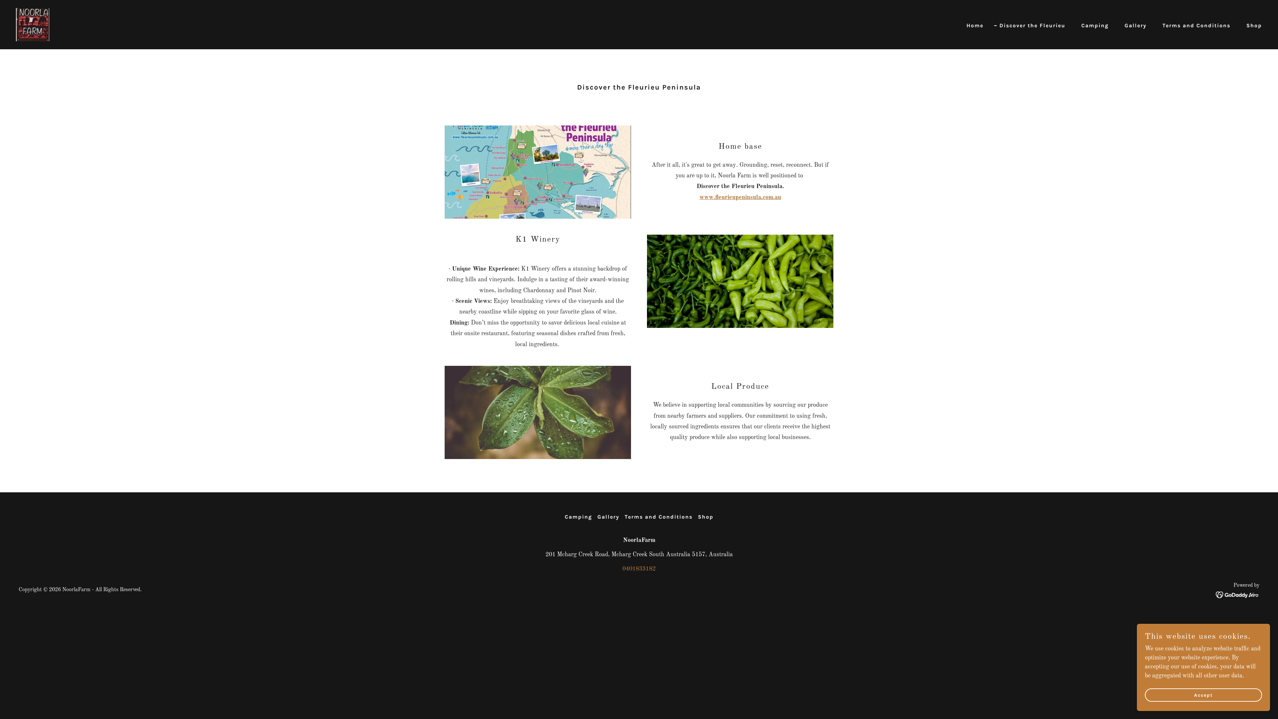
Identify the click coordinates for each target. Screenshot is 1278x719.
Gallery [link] (1136, 25)
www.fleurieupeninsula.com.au (740, 197)
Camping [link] (1095, 25)
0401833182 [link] (639, 569)
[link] (32, 24)
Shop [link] (1254, 25)
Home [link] (974, 25)
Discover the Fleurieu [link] (1032, 25)
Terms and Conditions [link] (1196, 25)
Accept (1203, 695)
